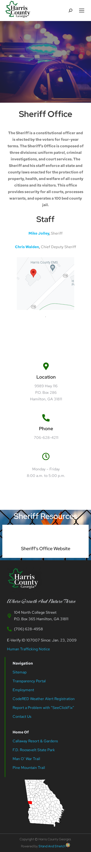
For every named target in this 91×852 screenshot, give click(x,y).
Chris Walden (27, 246)
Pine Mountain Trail (29, 767)
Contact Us (22, 716)
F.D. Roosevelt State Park (34, 749)
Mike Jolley (38, 233)
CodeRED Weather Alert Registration (44, 698)
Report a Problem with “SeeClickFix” (43, 707)
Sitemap (20, 672)
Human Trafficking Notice (28, 649)
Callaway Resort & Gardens (35, 741)
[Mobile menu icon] (81, 10)
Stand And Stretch (52, 846)
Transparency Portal (30, 681)
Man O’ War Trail (26, 758)
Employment (24, 689)
